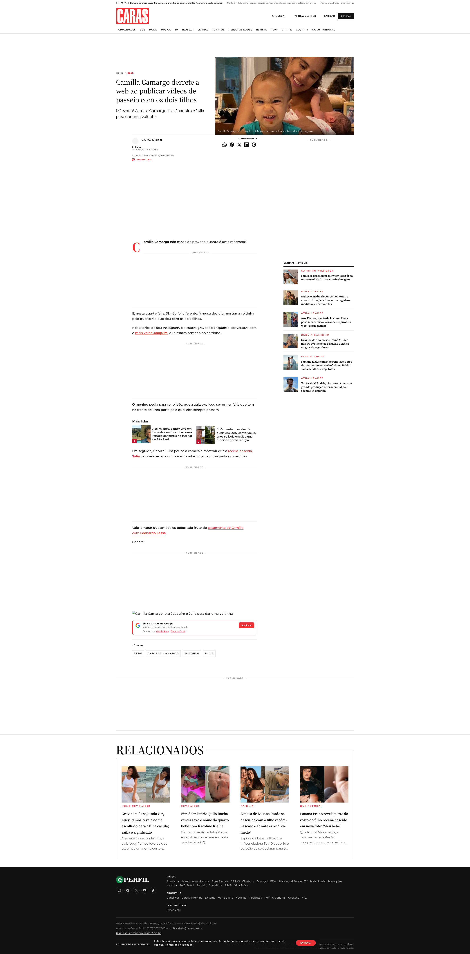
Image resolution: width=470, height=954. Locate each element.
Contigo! (262, 881)
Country (302, 30)
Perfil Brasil (186, 885)
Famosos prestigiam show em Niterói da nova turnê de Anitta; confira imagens (327, 277)
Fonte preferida (178, 631)
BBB (142, 30)
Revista (261, 30)
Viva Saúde (241, 885)
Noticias (241, 897)
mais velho (151, 333)
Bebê (130, 73)
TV (176, 30)
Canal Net (173, 897)
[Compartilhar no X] (239, 145)
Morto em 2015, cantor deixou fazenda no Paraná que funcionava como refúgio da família (271, 3)
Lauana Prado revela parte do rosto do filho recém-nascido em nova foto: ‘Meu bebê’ (324, 820)
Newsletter (307, 16)
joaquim (192, 653)
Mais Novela (318, 881)
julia (209, 653)
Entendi (305, 943)
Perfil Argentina (274, 897)
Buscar (281, 16)
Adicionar (246, 625)
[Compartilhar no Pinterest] (254, 145)
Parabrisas (255, 897)
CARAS (235, 881)
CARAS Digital (152, 140)
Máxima (172, 885)
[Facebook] (127, 890)
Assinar (346, 16)
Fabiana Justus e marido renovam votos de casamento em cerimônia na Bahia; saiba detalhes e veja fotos (326, 365)
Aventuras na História (195, 881)
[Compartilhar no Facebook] (232, 145)
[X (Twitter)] (136, 890)
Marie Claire (225, 897)
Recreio (201, 885)
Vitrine (287, 30)
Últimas (203, 30)
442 (304, 897)
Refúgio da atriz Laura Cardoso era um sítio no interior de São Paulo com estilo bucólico (176, 3)
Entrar (329, 16)
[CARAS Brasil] (132, 16)
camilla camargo (163, 653)
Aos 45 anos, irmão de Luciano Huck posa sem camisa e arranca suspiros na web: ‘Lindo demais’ (326, 322)
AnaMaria (173, 881)
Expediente (174, 910)
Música (166, 30)
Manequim (335, 881)
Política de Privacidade (132, 944)
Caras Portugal (323, 30)
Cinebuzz (248, 881)
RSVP (274, 30)
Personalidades (240, 30)
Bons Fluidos (220, 881)
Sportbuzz (215, 885)
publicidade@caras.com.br (186, 928)
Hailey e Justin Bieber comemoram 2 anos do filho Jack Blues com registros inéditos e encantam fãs (325, 300)
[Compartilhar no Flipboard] (246, 145)
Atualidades (127, 30)
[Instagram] (119, 890)
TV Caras (218, 30)
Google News (162, 631)
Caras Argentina (192, 897)
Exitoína (210, 897)
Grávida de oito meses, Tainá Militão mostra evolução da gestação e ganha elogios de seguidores (325, 343)
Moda (153, 30)
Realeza (188, 30)
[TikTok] (153, 890)
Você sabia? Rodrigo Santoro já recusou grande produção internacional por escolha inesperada (326, 387)
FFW (273, 881)
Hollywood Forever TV (293, 881)
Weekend (293, 897)
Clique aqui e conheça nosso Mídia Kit (138, 932)
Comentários (144, 159)
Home (119, 73)
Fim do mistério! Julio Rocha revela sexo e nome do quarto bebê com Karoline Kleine (205, 820)
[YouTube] (144, 890)
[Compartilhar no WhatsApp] (224, 145)
